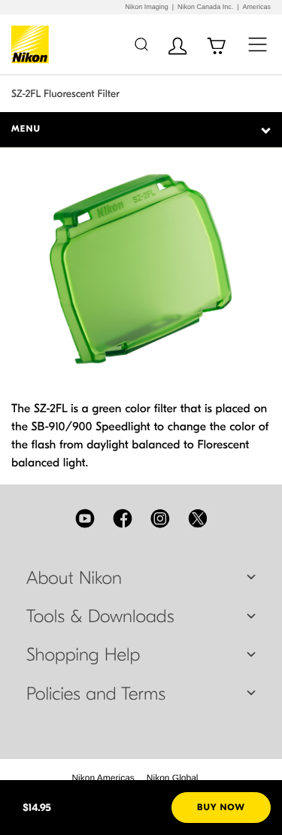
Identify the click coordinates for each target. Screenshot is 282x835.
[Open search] (141, 44)
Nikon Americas (102, 778)
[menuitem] (102, 777)
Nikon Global (173, 778)
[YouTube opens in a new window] (85, 518)
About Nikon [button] (74, 578)
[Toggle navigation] (257, 44)
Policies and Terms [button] (95, 694)
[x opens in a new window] (197, 518)
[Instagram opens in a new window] (160, 518)
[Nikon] (32, 44)
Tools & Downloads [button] (100, 616)
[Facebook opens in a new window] (122, 518)
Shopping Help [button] (83, 655)
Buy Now (221, 808)
